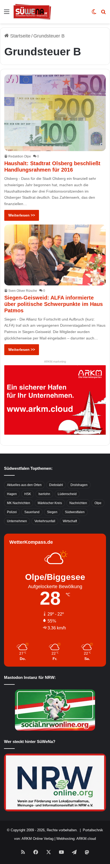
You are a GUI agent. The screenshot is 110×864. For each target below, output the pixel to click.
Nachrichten (78, 503)
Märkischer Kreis (50, 503)
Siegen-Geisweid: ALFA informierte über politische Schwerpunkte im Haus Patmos (53, 304)
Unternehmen (17, 521)
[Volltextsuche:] (103, 14)
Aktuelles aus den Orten (24, 485)
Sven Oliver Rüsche (22, 291)
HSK (27, 494)
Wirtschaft (70, 521)
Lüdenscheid (67, 494)
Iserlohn (44, 494)
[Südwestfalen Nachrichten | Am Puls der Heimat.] (32, 12)
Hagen (12, 494)
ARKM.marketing (55, 361)
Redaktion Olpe (19, 156)
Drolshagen (79, 485)
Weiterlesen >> (21, 215)
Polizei (12, 512)
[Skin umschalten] (94, 14)
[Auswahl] (6, 14)
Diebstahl (56, 485)
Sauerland (32, 512)
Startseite (19, 36)
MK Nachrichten (18, 503)
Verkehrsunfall (44, 521)
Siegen (52, 512)
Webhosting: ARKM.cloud (76, 839)
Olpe (98, 503)
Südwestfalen (75, 512)
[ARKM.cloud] (54, 399)
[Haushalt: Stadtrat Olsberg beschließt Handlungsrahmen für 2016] (54, 112)
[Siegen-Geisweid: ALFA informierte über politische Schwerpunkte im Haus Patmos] (54, 255)
